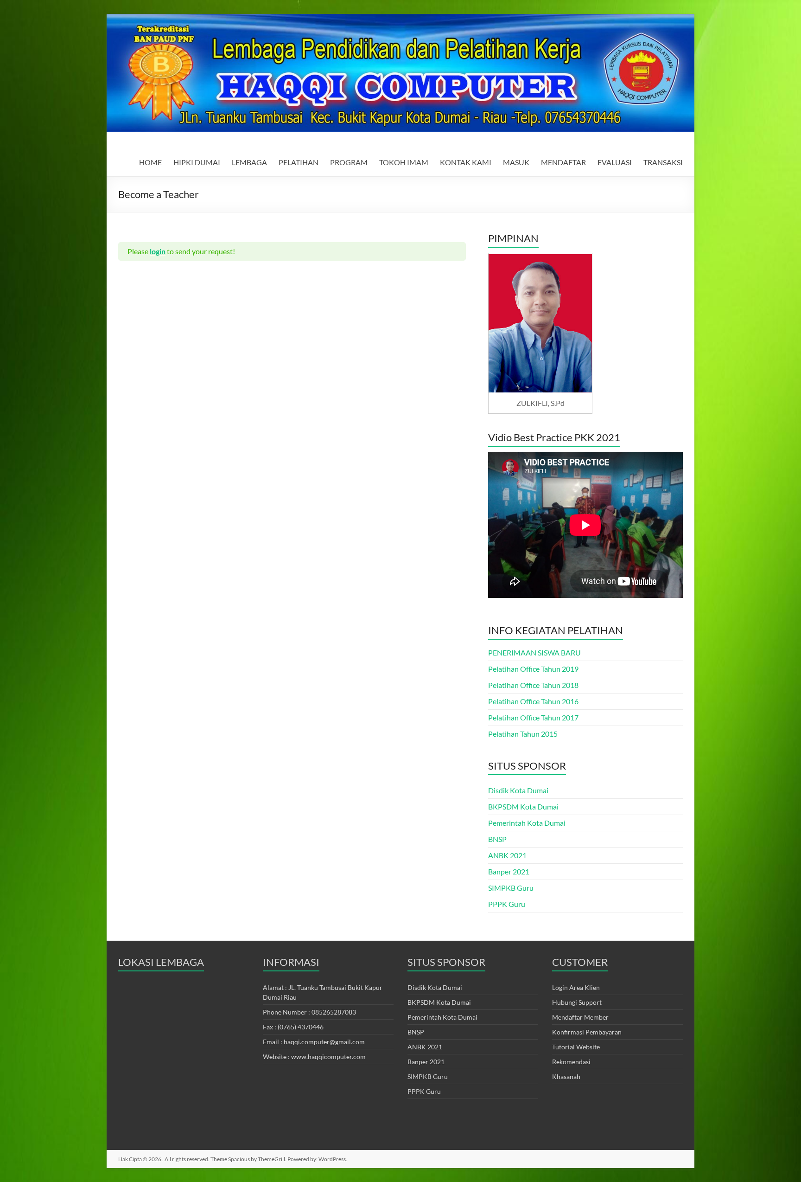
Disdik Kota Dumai (518, 790)
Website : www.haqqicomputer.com (314, 1056)
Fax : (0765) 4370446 (293, 1027)
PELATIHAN (298, 162)
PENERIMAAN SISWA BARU (534, 652)
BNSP (497, 839)
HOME (150, 162)
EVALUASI (615, 162)
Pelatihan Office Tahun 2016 (533, 701)
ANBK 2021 (507, 855)
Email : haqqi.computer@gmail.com (314, 1042)
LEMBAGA (249, 162)
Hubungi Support (577, 1002)
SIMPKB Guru (511, 887)
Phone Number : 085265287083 (309, 1012)
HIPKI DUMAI (196, 162)
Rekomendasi (571, 1062)
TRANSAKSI (663, 162)
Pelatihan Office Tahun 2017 (533, 717)
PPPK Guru (506, 903)
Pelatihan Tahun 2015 (523, 733)
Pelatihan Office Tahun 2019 (533, 668)
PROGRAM (349, 162)
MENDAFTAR (563, 162)
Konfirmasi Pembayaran (587, 1032)
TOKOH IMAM (403, 162)
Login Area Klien (576, 987)
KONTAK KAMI (465, 162)
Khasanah (566, 1076)
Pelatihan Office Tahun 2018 (533, 685)
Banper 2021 (508, 871)
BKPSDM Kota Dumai (523, 806)
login (157, 251)
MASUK (516, 162)
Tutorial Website (576, 1047)
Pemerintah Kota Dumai (527, 822)
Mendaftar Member (580, 1017)
